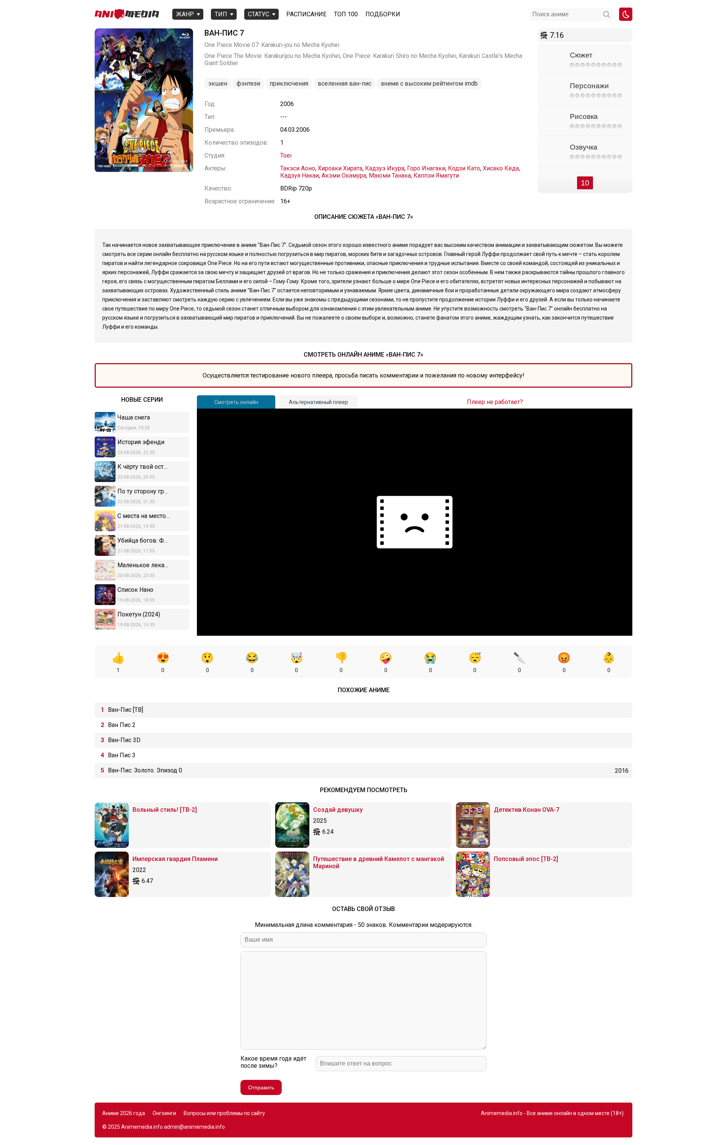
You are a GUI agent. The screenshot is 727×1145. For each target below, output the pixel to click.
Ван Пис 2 (122, 724)
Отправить (261, 1087)
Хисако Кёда (501, 168)
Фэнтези (248, 83)
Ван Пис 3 (122, 755)
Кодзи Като (464, 168)
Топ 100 (346, 14)
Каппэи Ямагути (436, 175)
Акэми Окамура (343, 175)
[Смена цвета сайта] (625, 14)
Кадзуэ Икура (384, 168)
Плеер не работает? (495, 402)
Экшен (217, 83)
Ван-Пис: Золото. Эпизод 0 (145, 770)
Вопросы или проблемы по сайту (224, 1113)
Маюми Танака (390, 175)
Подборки (382, 14)
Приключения (289, 83)
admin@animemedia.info (194, 1127)
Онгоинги (164, 1113)
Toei (286, 155)
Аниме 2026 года (123, 1113)
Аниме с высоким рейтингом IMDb (429, 83)
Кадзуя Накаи (299, 175)
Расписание (306, 14)
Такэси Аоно (297, 168)
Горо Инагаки (426, 168)
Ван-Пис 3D (124, 740)
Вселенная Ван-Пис (344, 83)
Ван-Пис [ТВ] (125, 709)
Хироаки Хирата (340, 168)
